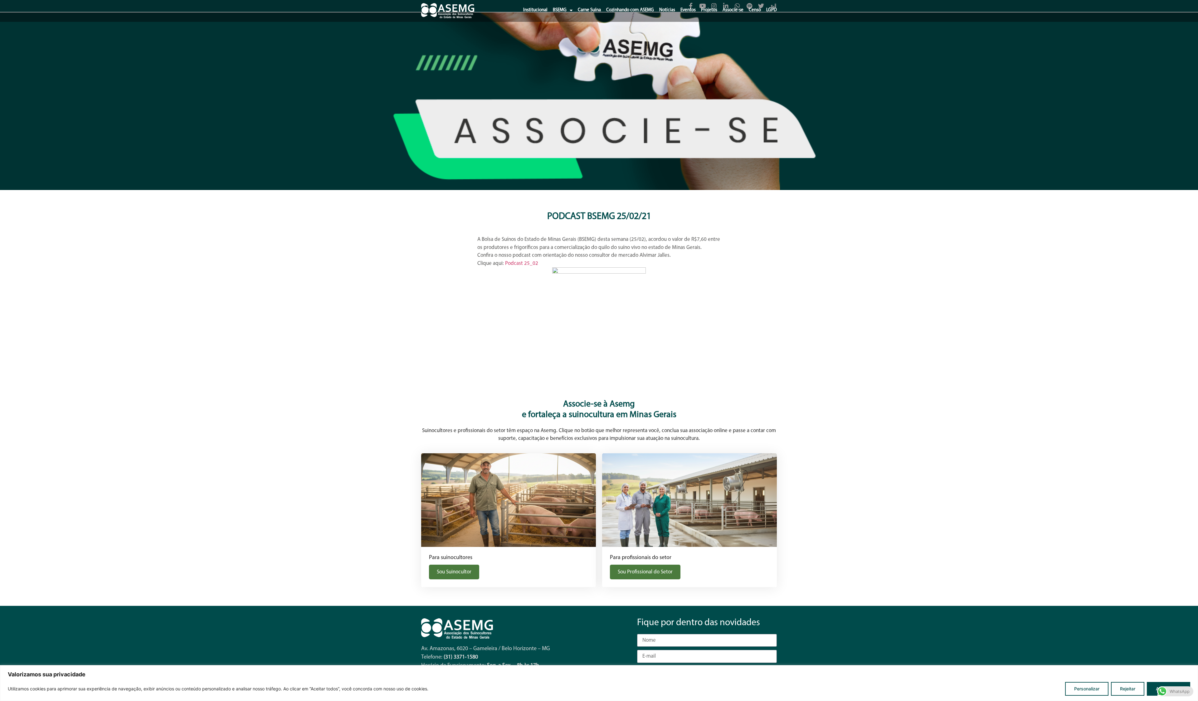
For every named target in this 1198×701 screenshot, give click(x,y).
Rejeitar (1127, 688)
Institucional (535, 10)
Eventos (688, 10)
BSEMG (560, 10)
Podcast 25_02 (521, 263)
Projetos (709, 10)
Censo (755, 10)
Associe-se (733, 10)
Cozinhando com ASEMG (630, 10)
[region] (599, 683)
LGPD (771, 10)
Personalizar (1086, 688)
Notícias (667, 10)
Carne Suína (589, 10)
